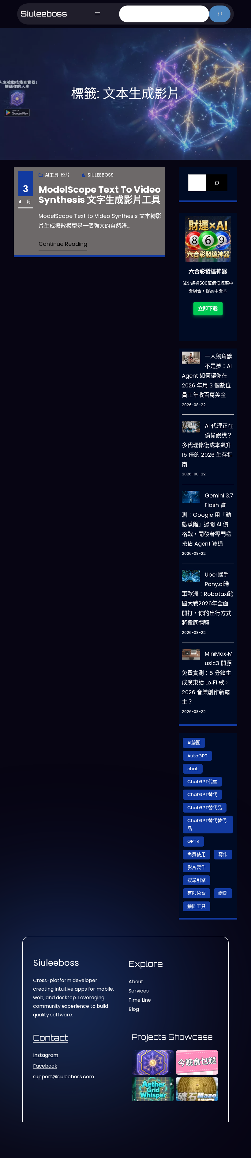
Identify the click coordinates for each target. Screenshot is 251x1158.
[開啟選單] (97, 13)
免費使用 (196, 854)
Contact (50, 1037)
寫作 (222, 854)
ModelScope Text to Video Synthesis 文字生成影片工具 (100, 195)
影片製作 (196, 867)
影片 (65, 175)
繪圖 (222, 893)
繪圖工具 (196, 906)
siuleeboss (44, 13)
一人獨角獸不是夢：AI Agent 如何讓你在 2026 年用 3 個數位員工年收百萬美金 (207, 375)
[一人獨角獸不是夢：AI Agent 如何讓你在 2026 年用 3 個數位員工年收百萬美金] (191, 359)
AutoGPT (197, 755)
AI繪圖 (193, 742)
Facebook (45, 1065)
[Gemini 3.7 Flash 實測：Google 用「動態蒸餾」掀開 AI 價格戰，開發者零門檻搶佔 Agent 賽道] (191, 498)
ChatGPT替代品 (204, 807)
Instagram (45, 1055)
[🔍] (220, 14)
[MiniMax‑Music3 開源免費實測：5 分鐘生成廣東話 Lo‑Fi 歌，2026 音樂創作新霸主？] (191, 656)
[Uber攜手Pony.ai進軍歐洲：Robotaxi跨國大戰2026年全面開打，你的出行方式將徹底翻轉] (191, 577)
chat (192, 768)
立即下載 (219, 316)
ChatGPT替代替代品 (207, 824)
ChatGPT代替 (202, 781)
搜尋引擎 (196, 880)
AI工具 (51, 175)
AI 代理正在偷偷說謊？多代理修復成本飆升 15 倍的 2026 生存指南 (207, 445)
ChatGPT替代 (202, 794)
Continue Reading (63, 244)
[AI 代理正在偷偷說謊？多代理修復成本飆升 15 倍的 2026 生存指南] (191, 428)
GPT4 (193, 841)
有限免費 (196, 893)
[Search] (217, 182)
